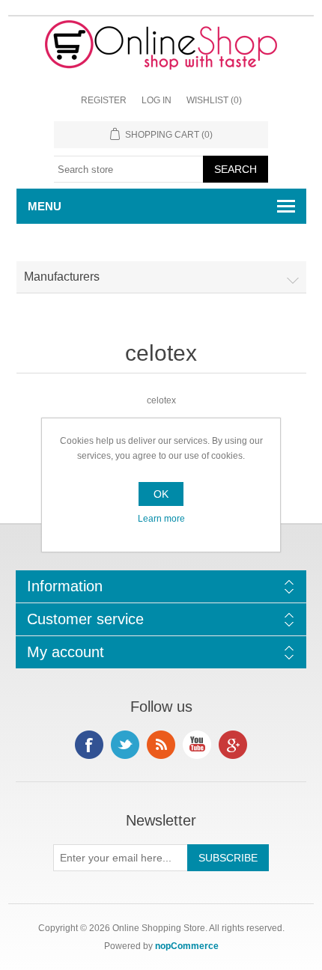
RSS (161, 744)
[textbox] (129, 169)
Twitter (125, 744)
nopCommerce (187, 946)
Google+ (233, 744)
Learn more (161, 518)
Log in (156, 100)
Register (104, 100)
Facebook (89, 744)
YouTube (197, 744)
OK (161, 494)
